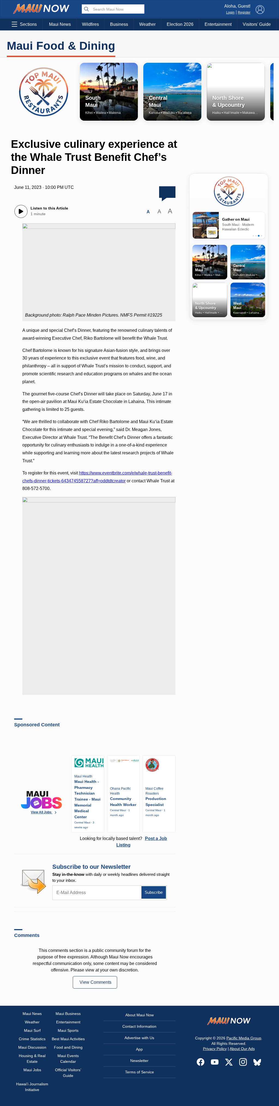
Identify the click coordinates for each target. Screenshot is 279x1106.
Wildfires (90, 24)
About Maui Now (139, 1015)
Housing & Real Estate (32, 1059)
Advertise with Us (139, 1038)
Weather (147, 24)
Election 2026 (180, 24)
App (139, 1049)
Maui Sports (68, 1030)
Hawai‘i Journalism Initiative (32, 1087)
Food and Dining (68, 1047)
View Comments (95, 982)
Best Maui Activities (68, 1039)
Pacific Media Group (243, 1038)
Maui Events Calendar (68, 1059)
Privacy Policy (215, 1048)
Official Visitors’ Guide (68, 1073)
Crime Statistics (32, 1039)
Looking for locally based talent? (123, 841)
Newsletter (139, 1060)
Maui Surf (32, 1030)
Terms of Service (139, 1072)
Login (230, 12)
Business (119, 24)
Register (244, 12)
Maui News (60, 24)
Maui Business (68, 1013)
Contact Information (139, 1026)
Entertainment (218, 24)
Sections (28, 24)
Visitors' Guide (257, 24)
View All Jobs (41, 812)
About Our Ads (242, 1048)
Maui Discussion (32, 1047)
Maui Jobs (32, 1070)
